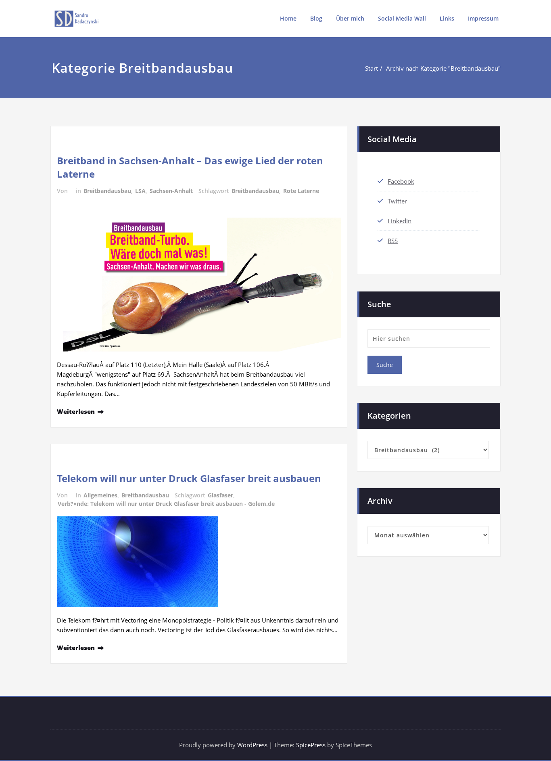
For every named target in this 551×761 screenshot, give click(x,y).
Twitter (397, 201)
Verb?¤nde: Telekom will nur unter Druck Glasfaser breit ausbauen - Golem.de (166, 503)
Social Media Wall (402, 18)
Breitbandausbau (107, 191)
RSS (393, 241)
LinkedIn (399, 221)
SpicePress (311, 745)
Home (288, 18)
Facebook (401, 181)
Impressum (483, 18)
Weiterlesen (76, 411)
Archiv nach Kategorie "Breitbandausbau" (443, 68)
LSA (140, 191)
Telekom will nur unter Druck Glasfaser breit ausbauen (189, 478)
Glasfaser (220, 495)
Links (447, 18)
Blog (316, 18)
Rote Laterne (301, 191)
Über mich (350, 18)
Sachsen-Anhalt (171, 191)
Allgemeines (100, 495)
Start (371, 68)
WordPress (252, 745)
